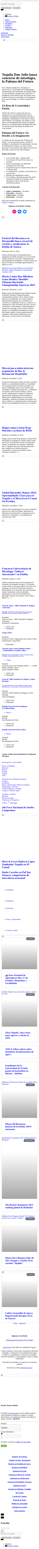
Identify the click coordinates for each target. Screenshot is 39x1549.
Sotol (4, 775)
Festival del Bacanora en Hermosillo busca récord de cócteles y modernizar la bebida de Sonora (17, 242)
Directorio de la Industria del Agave (14, 779)
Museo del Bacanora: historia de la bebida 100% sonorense (18, 1127)
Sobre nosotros (19, 1511)
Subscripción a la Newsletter (11, 762)
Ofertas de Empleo (23, 785)
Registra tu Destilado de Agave (19, 1464)
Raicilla (4, 772)
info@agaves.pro (26, 1368)
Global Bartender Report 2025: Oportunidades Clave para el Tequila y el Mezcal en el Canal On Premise (19, 497)
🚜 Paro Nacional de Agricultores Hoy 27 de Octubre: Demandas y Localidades (16, 979)
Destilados (8, 23)
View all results (6, 8)
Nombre (3, 1423)
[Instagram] (14, 211)
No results (16, 8)
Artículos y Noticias (9, 794)
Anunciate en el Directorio (19, 1478)
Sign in (3, 35)
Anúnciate (4, 33)
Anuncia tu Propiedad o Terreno (19, 1482)
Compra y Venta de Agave (11, 790)
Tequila (4, 773)
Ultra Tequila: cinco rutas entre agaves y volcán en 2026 (17, 1035)
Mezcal (4, 770)
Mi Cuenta (20, 1493)
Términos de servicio (19, 1507)
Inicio (7, 20)
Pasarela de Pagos (19, 1500)
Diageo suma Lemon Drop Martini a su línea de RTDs (17, 429)
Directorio (8, 27)
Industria (5, 796)
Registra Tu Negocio (19, 1457)
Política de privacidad (20, 1504)
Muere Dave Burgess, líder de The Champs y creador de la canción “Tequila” (19, 1261)
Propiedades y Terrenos (10, 787)
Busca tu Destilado (8, 766)
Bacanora (5, 768)
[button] (34, 761)
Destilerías (5, 783)
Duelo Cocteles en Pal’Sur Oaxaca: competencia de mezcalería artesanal (16, 875)
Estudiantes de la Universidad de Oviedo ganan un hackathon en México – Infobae (16, 1069)
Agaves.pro (7, 1347)
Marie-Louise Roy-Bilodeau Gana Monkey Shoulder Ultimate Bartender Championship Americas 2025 (18, 280)
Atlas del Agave (10, 22)
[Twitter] (25, 211)
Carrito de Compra (19, 1496)
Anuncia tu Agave (19, 1485)
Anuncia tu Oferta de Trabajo (20, 1475)
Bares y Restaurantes (9, 785)
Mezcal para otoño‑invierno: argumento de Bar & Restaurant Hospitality (18, 371)
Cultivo (6, 803)
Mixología (13, 803)
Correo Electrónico (7, 1432)
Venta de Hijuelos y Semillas (12, 789)
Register (11, 35)
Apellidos (4, 1428)
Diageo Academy (8, 202)
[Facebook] (19, 211)
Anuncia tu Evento (19, 1471)
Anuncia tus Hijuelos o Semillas (19, 1489)
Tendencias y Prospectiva (10, 800)
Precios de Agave (8, 798)
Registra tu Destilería (19, 1467)
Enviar (4, 1446)
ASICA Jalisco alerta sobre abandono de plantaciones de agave (19, 1052)
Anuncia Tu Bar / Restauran (19, 1460)
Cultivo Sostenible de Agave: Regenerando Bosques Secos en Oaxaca (19, 1316)
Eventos (8, 25)
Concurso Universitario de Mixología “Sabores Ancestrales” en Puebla (16, 571)
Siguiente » (23, 1323)
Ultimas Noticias (11, 29)
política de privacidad (23, 1442)
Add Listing (5, 37)
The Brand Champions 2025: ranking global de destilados (19, 1206)
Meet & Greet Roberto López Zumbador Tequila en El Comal (18, 864)
